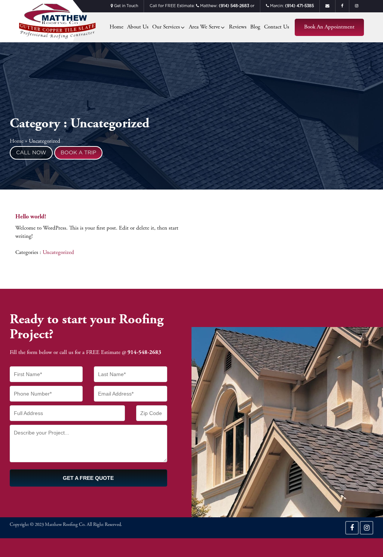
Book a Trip (78, 152)
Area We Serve (204, 27)
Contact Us (276, 27)
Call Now (31, 152)
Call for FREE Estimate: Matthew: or (202, 6)
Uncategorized (58, 252)
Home (116, 27)
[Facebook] (352, 528)
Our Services (166, 27)
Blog (255, 27)
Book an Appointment (329, 27)
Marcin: (291, 6)
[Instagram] (366, 528)
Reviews (237, 27)
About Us (137, 27)
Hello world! (30, 217)
